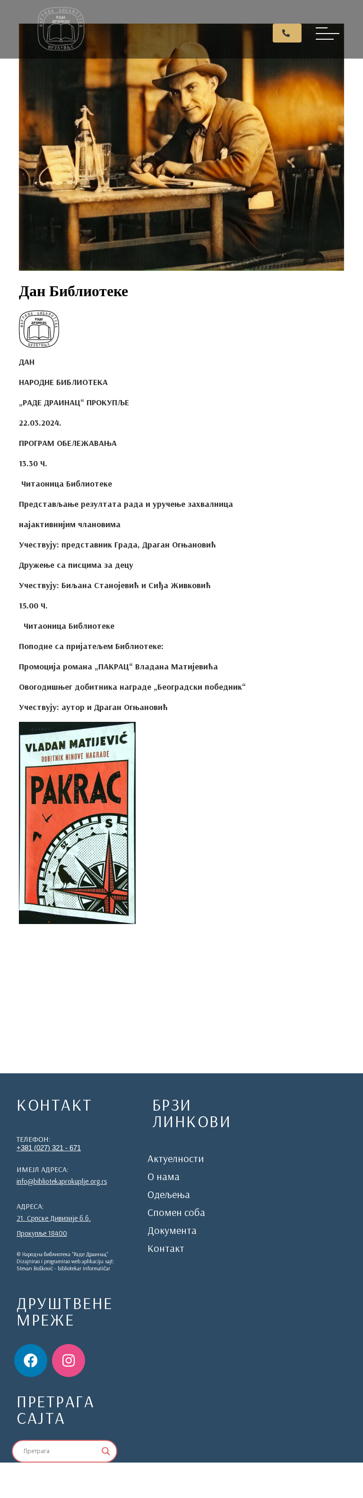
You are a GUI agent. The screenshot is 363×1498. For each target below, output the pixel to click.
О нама (163, 1176)
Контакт (165, 1248)
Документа (172, 1230)
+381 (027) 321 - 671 (49, 1148)
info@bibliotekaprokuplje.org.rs (62, 1181)
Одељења (168, 1194)
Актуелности (175, 1158)
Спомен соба (176, 1212)
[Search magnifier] (105, 1451)
